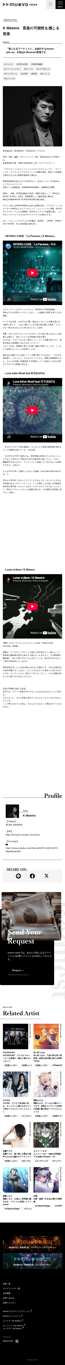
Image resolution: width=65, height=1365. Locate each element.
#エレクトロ (9, 78)
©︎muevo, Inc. (32, 1360)
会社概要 (6, 1293)
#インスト (8, 64)
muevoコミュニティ (11, 1316)
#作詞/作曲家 (36, 64)
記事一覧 (6, 1284)
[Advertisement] (32, 531)
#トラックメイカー (12, 69)
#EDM (34, 74)
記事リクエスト (9, 1303)
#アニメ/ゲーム (10, 74)
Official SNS (8, 1341)
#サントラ (45, 74)
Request (16, 970)
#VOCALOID (22, 64)
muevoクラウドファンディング (16, 1311)
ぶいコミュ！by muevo (13, 1325)
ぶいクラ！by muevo (12, 1321)
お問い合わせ (8, 1298)
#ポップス (28, 69)
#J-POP (24, 74)
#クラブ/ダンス (43, 69)
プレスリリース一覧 (11, 1288)
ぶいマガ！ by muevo (12, 1328)
